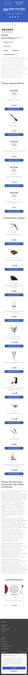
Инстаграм (23, 652)
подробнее (14, 671)
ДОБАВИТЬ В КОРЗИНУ (14, 109)
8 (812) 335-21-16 (8, 1)
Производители (5, 629)
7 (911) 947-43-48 (8, 4)
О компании (15, 50)
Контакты (3, 641)
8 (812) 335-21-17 (8, 3)
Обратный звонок (19, 3)
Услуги (3, 631)
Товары (5, 50)
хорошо (14, 668)
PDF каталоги (4, 644)
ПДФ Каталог (7, 46)
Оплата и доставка (6, 646)
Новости (3, 637)
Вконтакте (5, 652)
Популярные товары (9, 54)
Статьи (3, 639)
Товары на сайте (8, 42)
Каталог (3, 627)
